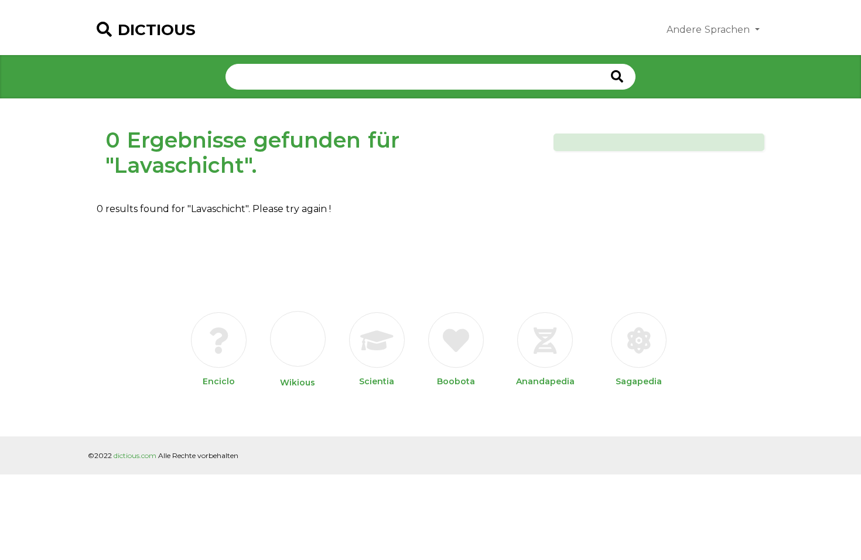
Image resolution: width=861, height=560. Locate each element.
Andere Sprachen (710, 29)
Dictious (157, 30)
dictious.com (135, 455)
